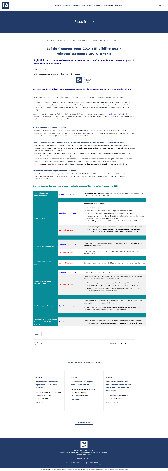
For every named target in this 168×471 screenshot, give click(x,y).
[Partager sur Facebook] (122, 343)
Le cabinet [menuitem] (67, 5)
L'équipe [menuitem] (76, 5)
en (163, 5)
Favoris (132, 343)
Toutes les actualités (84, 422)
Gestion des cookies (123, 469)
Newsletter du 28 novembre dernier (110, 97)
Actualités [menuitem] (98, 5)
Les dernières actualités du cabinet (84, 362)
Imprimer (40, 343)
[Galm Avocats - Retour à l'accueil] (11, 5)
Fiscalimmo (59, 40)
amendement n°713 (114, 114)
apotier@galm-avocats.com (84, 458)
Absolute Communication (73, 469)
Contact (118, 5)
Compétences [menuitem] (86, 5)
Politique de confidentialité (97, 469)
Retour (37, 334)
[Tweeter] (125, 343)
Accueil (49, 40)
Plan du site (106, 469)
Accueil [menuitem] (58, 5)
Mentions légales (114, 469)
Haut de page (38, 343)
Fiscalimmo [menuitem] (108, 5)
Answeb (88, 469)
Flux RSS (35, 343)
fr (160, 5)
